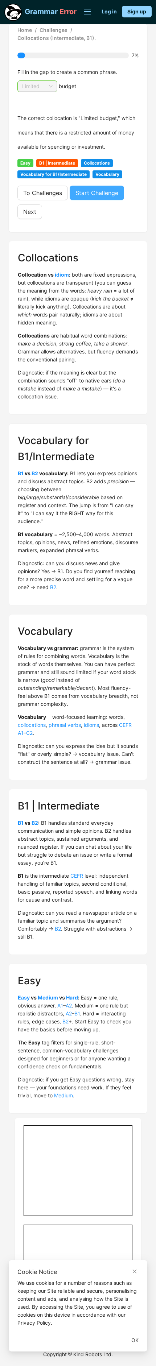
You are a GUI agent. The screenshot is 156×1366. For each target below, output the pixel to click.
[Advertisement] (78, 1171)
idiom (62, 275)
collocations (32, 725)
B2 (35, 473)
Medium (48, 997)
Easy (24, 997)
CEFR (125, 725)
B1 (21, 473)
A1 (21, 733)
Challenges (53, 30)
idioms (91, 725)
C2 (29, 733)
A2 (69, 1005)
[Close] (135, 1271)
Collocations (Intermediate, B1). (56, 38)
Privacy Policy (34, 1323)
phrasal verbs (65, 725)
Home (24, 30)
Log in (109, 11)
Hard (72, 997)
